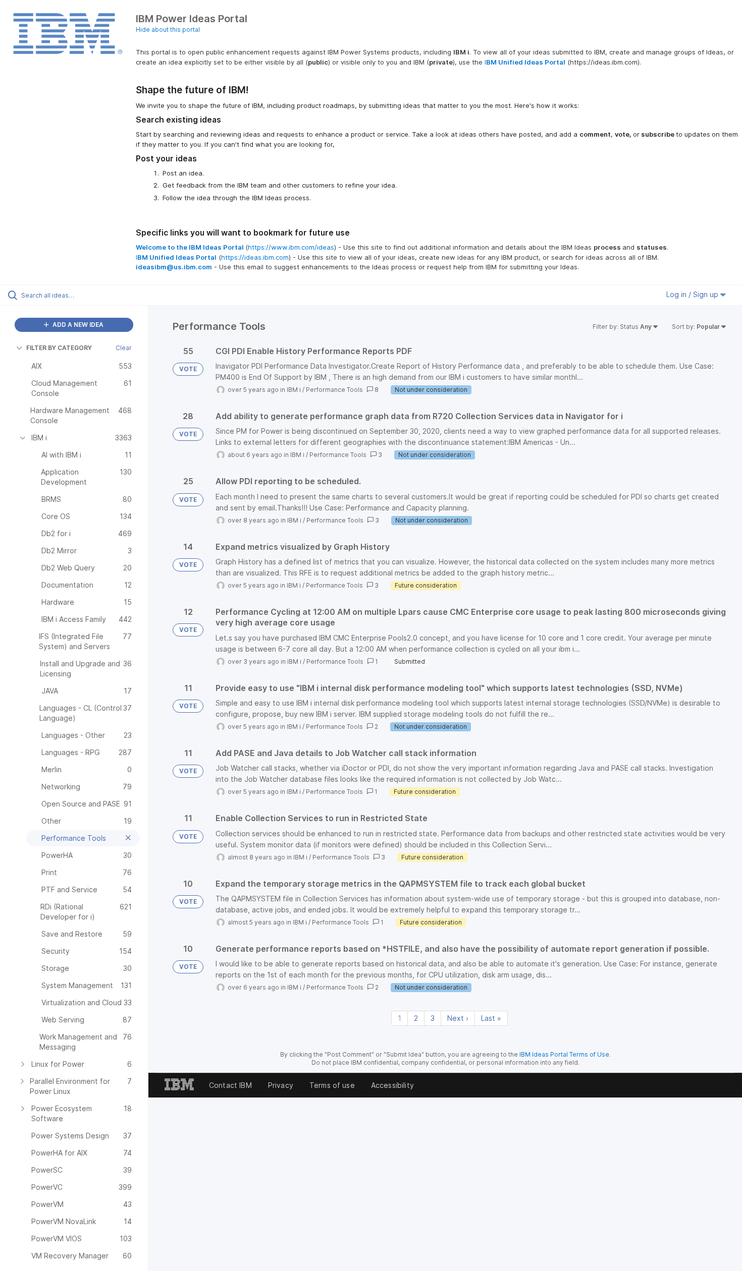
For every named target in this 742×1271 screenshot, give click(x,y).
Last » (491, 1018)
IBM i (294, 389)
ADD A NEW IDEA (77, 324)
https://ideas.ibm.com (255, 257)
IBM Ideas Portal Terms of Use (564, 1054)
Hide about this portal (168, 29)
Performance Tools (334, 389)
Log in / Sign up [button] (693, 294)
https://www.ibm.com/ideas (291, 247)
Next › (457, 1018)
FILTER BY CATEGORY (59, 348)
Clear (124, 348)
